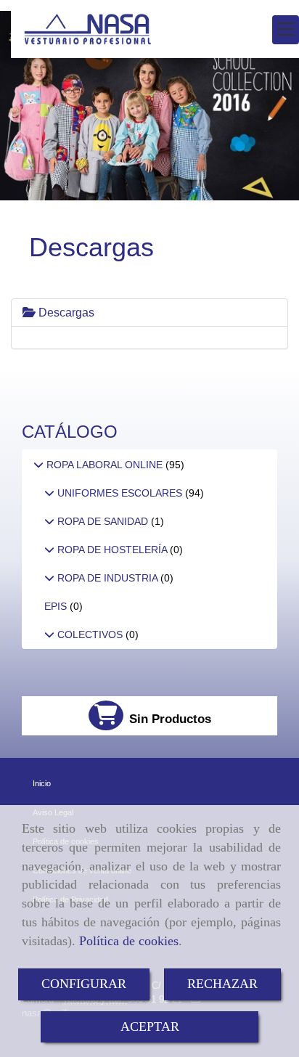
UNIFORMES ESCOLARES (119, 493)
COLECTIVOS (90, 634)
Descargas (65, 312)
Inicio (42, 783)
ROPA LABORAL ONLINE (104, 464)
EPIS (57, 606)
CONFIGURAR (83, 983)
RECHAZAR (222, 983)
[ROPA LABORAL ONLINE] (38, 464)
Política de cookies (129, 941)
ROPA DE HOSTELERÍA (112, 549)
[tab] (149, 313)
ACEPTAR (149, 1026)
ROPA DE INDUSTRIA (107, 578)
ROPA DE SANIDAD (102, 521)
